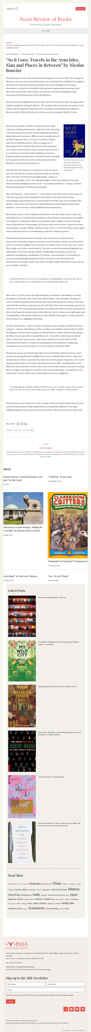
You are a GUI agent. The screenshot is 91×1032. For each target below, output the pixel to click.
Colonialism (72, 884)
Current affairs (21, 889)
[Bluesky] (77, 1009)
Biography (35, 883)
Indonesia (44, 895)
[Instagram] (71, 1009)
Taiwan (25, 909)
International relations (56, 895)
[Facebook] (21, 424)
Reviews (55, 54)
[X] (18, 424)
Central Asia (46, 884)
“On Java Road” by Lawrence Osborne (19, 576)
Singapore (50, 903)
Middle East (49, 899)
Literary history (29, 899)
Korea (17, 430)
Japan (74, 894)
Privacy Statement (78, 1030)
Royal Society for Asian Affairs (48, 953)
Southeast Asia (15, 908)
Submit (10, 1001)
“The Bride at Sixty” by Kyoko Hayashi (51, 777)
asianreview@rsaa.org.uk (25, 967)
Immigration (26, 895)
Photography (12, 903)
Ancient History (13, 884)
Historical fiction (59, 889)
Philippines (74, 899)
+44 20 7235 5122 (15, 963)
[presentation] (21, 508)
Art (20, 884)
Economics (32, 890)
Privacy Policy (49, 995)
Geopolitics (46, 890)
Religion (24, 903)
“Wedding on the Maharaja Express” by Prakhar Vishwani (57, 686)
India (36, 894)
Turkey (61, 909)
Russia (30, 903)
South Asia (67, 903)
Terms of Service (63, 995)
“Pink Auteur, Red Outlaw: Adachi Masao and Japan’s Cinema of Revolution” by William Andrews (59, 733)
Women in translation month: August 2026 (52, 597)
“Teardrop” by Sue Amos (60, 476)
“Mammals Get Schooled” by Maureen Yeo (69, 561)
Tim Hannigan (13, 54)
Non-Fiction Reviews (44, 54)
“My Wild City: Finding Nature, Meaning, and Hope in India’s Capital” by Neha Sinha (58, 643)
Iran (67, 895)
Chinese (64, 884)
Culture (10, 890)
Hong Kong (14, 894)
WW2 (67, 908)
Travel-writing (28, 430)
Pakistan (67, 899)
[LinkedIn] (25, 424)
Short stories (40, 903)
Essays (39, 890)
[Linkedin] (82, 1009)
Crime (79, 884)
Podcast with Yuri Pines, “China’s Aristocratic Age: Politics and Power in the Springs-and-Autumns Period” (59, 824)
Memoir (39, 899)
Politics (19, 903)
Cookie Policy (67, 1030)
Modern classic (59, 899)
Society (57, 903)
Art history (25, 884)
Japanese (12, 899)
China (9, 430)
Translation (36, 908)
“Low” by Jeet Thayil (58, 576)
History (74, 889)
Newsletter (80, 9)
